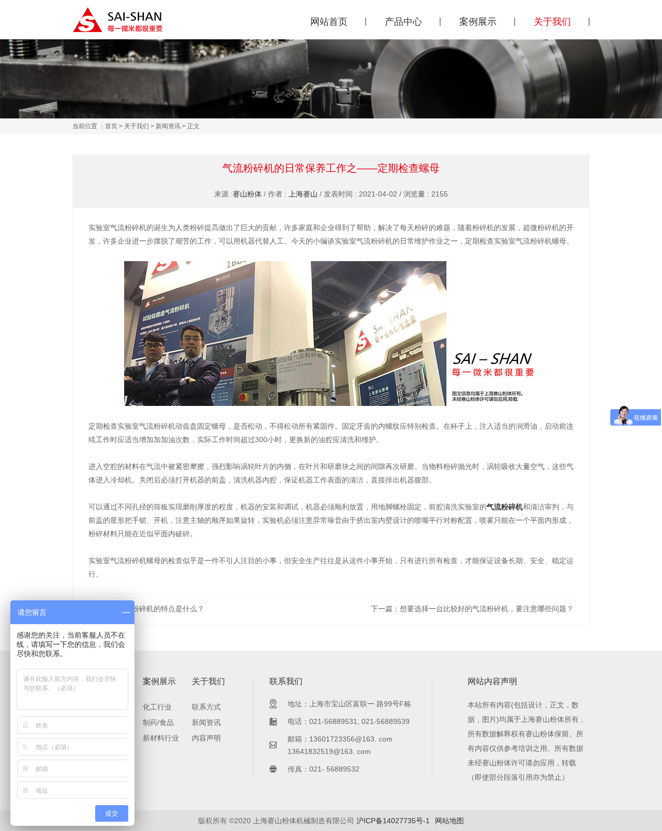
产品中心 (403, 22)
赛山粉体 (247, 194)
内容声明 (206, 738)
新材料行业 (161, 738)
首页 (111, 126)
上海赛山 (303, 194)
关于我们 (552, 22)
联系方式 (206, 707)
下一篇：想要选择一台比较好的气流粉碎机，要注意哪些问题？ (472, 609)
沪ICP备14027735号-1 (393, 821)
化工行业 (157, 707)
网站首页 (329, 22)
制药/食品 (158, 722)
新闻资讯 (168, 126)
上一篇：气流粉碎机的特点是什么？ (146, 609)
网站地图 (449, 821)
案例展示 (477, 22)
